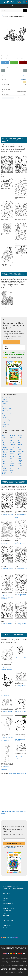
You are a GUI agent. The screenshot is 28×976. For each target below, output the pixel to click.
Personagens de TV (6, 413)
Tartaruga (20, 454)
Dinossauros (5, 470)
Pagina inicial (4, 15)
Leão (11, 458)
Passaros (23, 79)
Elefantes (4, 472)
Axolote (4, 437)
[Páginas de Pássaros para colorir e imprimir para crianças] (2, 811)
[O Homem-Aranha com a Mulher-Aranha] (7, 732)
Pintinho (20, 437)
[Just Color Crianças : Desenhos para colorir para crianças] (12, 1)
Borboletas (4, 440)
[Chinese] (21, 953)
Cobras (3, 463)
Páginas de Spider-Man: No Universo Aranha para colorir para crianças (7, 739)
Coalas (3, 459)
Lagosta (12, 453)
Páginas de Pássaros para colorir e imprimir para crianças (12, 140)
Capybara (4, 451)
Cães (3, 442)
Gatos (11, 437)
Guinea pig (12, 446)
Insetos (11, 449)
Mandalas (4, 399)
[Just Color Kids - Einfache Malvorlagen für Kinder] (19, 953)
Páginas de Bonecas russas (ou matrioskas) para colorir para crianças (7, 597)
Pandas (12, 468)
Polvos (19, 439)
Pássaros (14, 15)
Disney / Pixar (5, 410)
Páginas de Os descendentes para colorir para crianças (6, 768)
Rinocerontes (21, 447)
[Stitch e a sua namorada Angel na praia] (7, 662)
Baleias (4, 439)
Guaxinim (12, 442)
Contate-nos (17, 948)
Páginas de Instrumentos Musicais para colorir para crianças (21, 570)
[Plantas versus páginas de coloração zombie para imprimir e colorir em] (21, 732)
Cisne (24, 82)
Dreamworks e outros (7, 412)
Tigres (19, 456)
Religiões (4, 426)
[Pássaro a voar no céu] (7, 186)
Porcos (19, 440)
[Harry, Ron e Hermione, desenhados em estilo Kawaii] (7, 706)
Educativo (4, 405)
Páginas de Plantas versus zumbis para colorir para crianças (20, 739)
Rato (19, 446)
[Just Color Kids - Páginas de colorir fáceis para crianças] (14, 953)
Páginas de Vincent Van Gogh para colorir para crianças (20, 516)
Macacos (12, 463)
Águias (3, 435)
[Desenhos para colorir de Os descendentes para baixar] (7, 761)
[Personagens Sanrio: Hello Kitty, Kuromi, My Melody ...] (21, 751)
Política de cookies (9, 949)
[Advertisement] (14, 118)
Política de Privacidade (18, 949)
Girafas (11, 439)
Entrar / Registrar (24, 2)
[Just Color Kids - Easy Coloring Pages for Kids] (5, 953)
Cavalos (4, 454)
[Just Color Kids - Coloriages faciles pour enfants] (8, 953)
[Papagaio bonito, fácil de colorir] (21, 195)
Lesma (11, 460)
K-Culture (4, 422)
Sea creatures (21, 451)
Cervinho (4, 456)
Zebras (19, 468)
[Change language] (26, 2)
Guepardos (12, 444)
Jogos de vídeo (5, 424)
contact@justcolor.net (22, 969)
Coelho (3, 465)
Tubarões (20, 460)
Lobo (11, 461)
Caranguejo (4, 452)
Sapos (19, 449)
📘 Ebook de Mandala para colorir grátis (10, 937)
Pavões (12, 470)
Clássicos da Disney (7, 408)
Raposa (20, 444)
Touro (19, 458)
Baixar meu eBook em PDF (12, 342)
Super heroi (4, 417)
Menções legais (23, 948)
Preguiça (20, 442)
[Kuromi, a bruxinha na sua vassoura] (7, 688)
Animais (9, 15)
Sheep (19, 453)
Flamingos (12, 435)
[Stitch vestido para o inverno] (21, 653)
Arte (3, 406)
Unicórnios (20, 461)
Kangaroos (12, 451)
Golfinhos (12, 440)
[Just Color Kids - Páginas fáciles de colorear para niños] (11, 953)
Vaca (19, 467)
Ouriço (11, 467)
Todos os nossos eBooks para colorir (12, 347)
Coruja (3, 466)
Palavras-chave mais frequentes (8, 948)
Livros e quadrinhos (6, 420)
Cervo (3, 458)
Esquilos (4, 473)
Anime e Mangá (5, 419)
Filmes (3, 415)
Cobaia (3, 461)
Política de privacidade (11, 847)
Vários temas (5, 401)
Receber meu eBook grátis (14, 843)
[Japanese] (24, 953)
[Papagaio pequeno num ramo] (21, 172)
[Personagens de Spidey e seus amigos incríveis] (21, 680)
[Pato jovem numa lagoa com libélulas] (7, 172)
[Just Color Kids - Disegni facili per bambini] (16, 953)
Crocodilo (4, 468)
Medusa (12, 465)
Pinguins (20, 435)
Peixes (11, 472)
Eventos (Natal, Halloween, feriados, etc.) (11, 397)
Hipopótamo (13, 447)
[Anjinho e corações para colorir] (21, 706)
